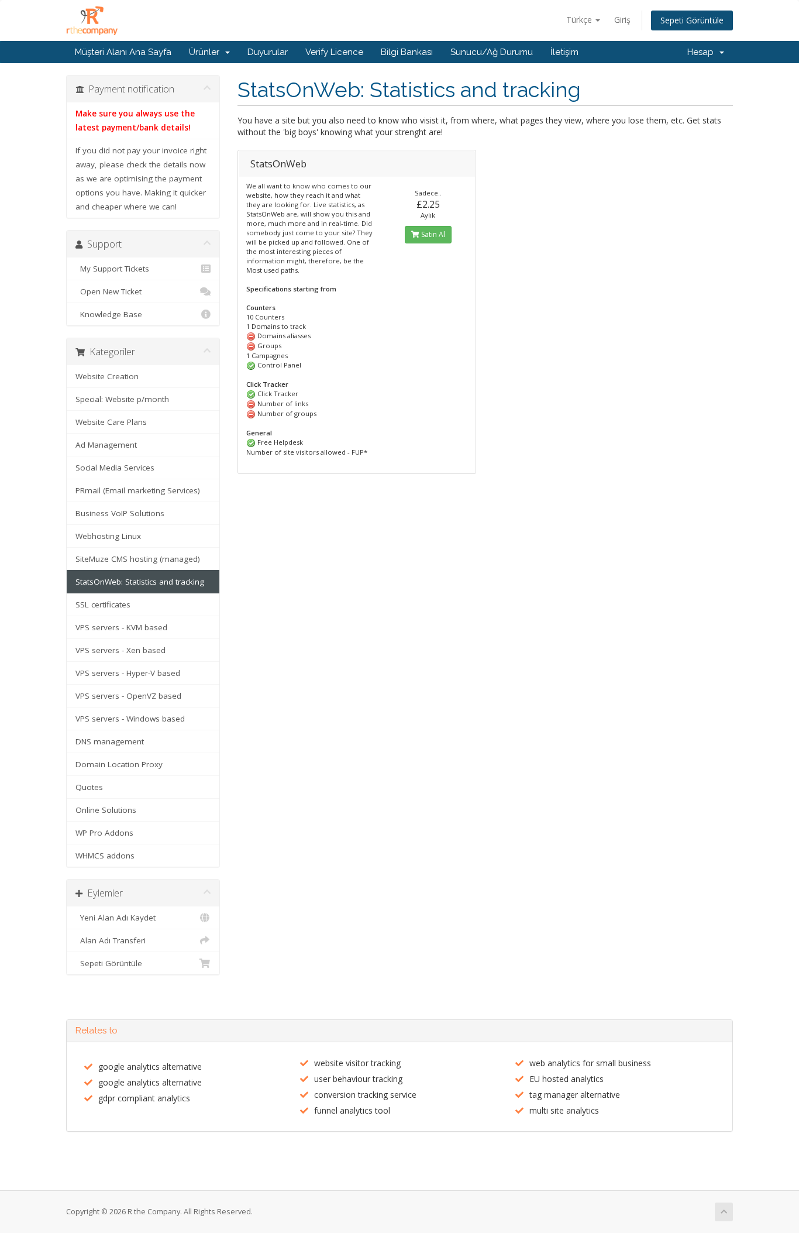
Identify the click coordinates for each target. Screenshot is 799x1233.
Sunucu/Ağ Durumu (491, 52)
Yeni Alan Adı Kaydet (115, 917)
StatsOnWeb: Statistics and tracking (139, 581)
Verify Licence (334, 52)
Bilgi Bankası (407, 52)
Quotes (89, 787)
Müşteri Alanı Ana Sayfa (123, 52)
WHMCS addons (105, 855)
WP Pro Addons (104, 832)
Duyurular (267, 52)
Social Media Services (114, 467)
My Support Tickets (112, 268)
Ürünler (206, 52)
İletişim (564, 52)
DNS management (109, 741)
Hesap (702, 52)
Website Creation (107, 376)
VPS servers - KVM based (121, 627)
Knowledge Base (108, 314)
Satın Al (432, 234)
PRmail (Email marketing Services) (137, 490)
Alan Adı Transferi (110, 940)
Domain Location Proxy (119, 764)
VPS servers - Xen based (120, 650)
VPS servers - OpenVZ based (128, 696)
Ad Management (106, 444)
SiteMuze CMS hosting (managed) (137, 559)
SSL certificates (102, 604)
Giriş (622, 19)
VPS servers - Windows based (130, 718)
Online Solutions (105, 810)
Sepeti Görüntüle (692, 20)
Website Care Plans (111, 422)
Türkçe (580, 19)
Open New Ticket (108, 291)
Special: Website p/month (122, 399)
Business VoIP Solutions (119, 513)
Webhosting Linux (108, 536)
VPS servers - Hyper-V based (127, 673)
